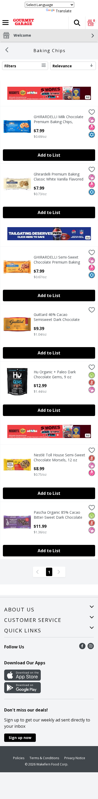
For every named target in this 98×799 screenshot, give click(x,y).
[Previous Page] (38, 572)
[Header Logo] (22, 23)
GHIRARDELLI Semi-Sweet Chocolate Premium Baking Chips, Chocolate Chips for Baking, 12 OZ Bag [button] (57, 260)
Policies (18, 758)
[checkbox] (91, 113)
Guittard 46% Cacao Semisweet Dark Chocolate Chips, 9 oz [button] (57, 317)
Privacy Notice (74, 758)
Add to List (49, 155)
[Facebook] (82, 647)
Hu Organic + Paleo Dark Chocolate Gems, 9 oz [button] (56, 374)
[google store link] (22, 691)
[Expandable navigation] (5, 22)
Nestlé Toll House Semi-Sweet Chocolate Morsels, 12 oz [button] (59, 457)
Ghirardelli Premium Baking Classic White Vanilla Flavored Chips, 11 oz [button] (58, 177)
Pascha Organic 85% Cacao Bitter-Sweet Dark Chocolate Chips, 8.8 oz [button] (58, 515)
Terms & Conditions (44, 758)
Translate (64, 10)
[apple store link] (22, 679)
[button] (76, 23)
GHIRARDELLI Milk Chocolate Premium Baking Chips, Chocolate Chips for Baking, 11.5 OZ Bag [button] (58, 119)
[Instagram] (91, 647)
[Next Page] (59, 572)
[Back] (6, 50)
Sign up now (20, 737)
